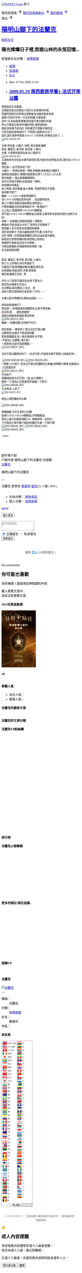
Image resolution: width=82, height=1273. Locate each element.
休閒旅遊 (33, 58)
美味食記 (31, 496)
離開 (21, 1265)
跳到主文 (8, 40)
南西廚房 (31, 501)
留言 (34, 486)
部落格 (13, 71)
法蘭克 (6, 464)
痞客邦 (26, 486)
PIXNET (18, 1216)
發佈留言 (8, 538)
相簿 (12, 66)
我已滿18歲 (9, 1265)
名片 (12, 75)
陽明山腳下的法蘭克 (29, 29)
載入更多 (8, 515)
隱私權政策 (68, 1216)
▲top (5, 508)
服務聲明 (41, 1220)
